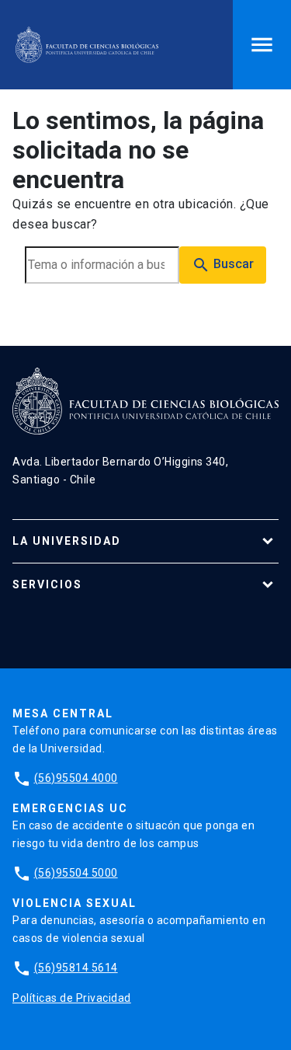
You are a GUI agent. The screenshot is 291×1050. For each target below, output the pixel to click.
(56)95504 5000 (76, 873)
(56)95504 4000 (76, 778)
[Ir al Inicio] (87, 44)
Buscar (223, 265)
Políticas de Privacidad (71, 998)
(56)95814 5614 (76, 967)
